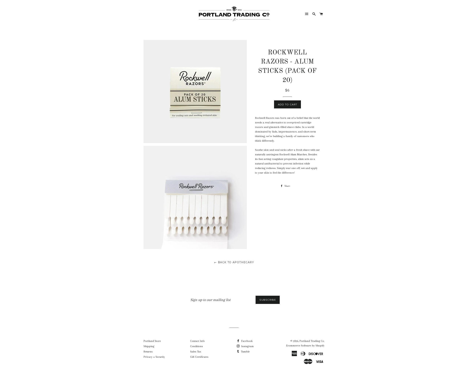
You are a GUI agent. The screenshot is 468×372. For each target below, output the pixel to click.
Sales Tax (195, 351)
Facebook (246, 341)
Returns (148, 351)
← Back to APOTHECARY (234, 262)
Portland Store (152, 341)
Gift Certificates (199, 356)
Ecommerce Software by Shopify (305, 345)
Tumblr (245, 351)
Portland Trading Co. (311, 341)
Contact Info (197, 341)
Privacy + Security (154, 356)
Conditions (196, 346)
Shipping (149, 346)
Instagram (247, 346)
